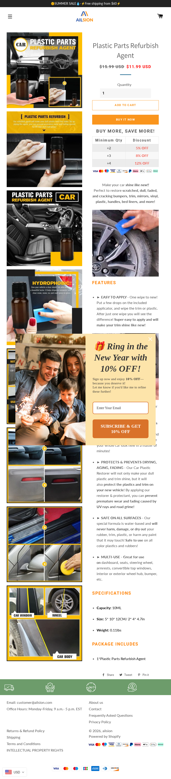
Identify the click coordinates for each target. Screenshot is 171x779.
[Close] (150, 339)
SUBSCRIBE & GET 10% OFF (121, 429)
